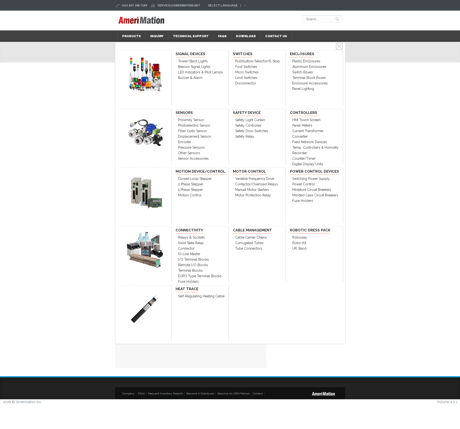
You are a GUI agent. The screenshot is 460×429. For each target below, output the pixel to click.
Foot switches (246, 67)
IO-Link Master (189, 254)
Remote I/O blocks (193, 265)
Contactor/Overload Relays (256, 184)
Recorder (299, 153)
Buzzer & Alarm (190, 78)
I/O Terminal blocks (193, 259)
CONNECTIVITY (189, 230)
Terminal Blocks (190, 270)
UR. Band (299, 248)
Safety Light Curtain (250, 120)
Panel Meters (302, 125)
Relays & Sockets (191, 237)
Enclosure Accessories (310, 83)
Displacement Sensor (194, 136)
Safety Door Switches (251, 131)
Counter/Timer (304, 158)
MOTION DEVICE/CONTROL (200, 171)
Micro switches (247, 72)
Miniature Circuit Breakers (311, 190)
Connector (186, 248)
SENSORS (184, 113)
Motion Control (189, 195)
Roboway (299, 237)
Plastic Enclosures (306, 61)
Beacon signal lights (194, 67)
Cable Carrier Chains (251, 237)
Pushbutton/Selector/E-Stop (257, 61)
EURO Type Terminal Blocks (200, 276)
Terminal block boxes (309, 78)
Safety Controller (248, 125)
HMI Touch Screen (306, 120)
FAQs (222, 36)
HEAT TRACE (187, 289)
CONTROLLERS (303, 113)
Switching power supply (311, 179)
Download (246, 36)
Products (131, 36)
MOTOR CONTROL (249, 171)
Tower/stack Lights (193, 61)
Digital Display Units (307, 164)
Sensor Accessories (193, 158)
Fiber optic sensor (192, 131)
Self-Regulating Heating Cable (201, 296)
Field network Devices (309, 142)
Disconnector (245, 83)
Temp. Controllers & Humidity (315, 147)
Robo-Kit (299, 243)
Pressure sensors (191, 147)
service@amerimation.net (179, 5)
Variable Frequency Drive (254, 179)
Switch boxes (302, 72)
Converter (300, 136)
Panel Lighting (303, 89)
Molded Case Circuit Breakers (315, 195)
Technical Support (191, 36)
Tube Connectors (248, 248)
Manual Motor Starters (252, 190)
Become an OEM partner (234, 393)
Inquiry (157, 36)
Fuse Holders (302, 201)
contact (258, 393)
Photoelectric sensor (194, 125)
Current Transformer (308, 131)
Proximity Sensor (191, 120)
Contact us (276, 36)
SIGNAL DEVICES (190, 54)
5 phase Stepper (190, 190)
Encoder (184, 142)
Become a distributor (200, 393)
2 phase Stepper (190, 184)
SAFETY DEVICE (247, 113)
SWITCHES (243, 54)
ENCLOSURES (302, 54)
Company (128, 393)
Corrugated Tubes (249, 243)
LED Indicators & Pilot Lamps (200, 72)
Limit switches (246, 78)
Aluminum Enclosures (309, 67)
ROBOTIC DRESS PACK (310, 230)
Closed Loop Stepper (195, 179)
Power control (303, 184)
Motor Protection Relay (253, 195)
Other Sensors (189, 153)
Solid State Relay (191, 243)
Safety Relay (244, 136)
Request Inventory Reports (165, 393)
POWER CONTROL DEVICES (314, 171)
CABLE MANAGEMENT (252, 230)
